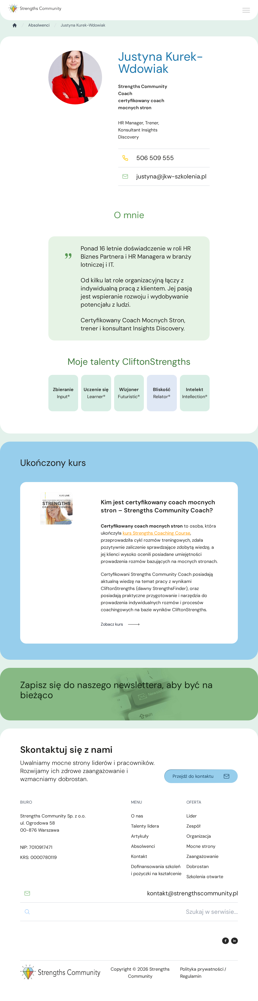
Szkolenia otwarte (204, 877)
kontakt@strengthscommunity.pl (192, 893)
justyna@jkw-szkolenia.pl (171, 176)
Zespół (193, 826)
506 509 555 (155, 158)
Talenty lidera (145, 826)
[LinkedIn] (234, 940)
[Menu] (246, 11)
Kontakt (139, 856)
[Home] (14, 25)
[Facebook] (225, 940)
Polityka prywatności (201, 969)
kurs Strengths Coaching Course (156, 533)
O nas (137, 816)
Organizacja (198, 836)
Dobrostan (197, 866)
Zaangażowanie (202, 856)
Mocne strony (200, 846)
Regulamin (190, 976)
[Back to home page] (34, 8)
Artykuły (140, 836)
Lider (191, 816)
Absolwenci (39, 25)
